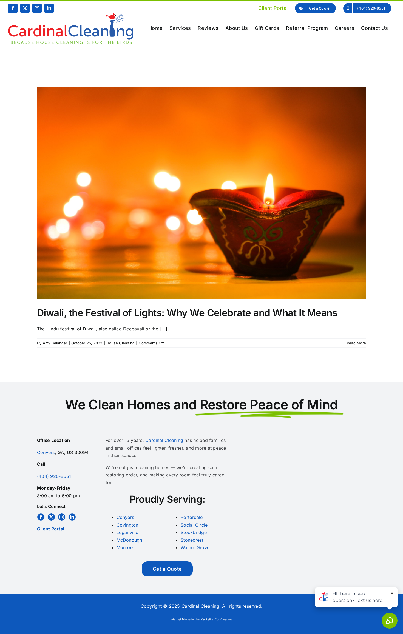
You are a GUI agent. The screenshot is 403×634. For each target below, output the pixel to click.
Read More (356, 343)
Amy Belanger (55, 343)
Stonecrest (192, 540)
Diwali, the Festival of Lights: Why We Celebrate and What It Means (187, 312)
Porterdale (192, 517)
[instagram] (62, 517)
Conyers (46, 452)
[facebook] (41, 517)
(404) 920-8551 (54, 476)
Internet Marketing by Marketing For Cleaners (202, 619)
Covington (127, 525)
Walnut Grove (195, 547)
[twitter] (51, 517)
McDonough (129, 540)
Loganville (127, 532)
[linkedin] (72, 517)
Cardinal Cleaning (164, 440)
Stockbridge (194, 532)
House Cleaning (120, 343)
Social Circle (194, 525)
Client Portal (50, 529)
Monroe (125, 547)
